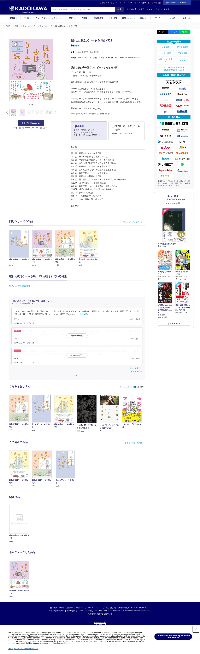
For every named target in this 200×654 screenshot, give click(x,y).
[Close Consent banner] (196, 629)
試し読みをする (33, 123)
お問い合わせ (72, 611)
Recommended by (126, 387)
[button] (55, 112)
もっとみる (172, 323)
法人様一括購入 (123, 608)
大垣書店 (165, 47)
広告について (81, 608)
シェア (174, 32)
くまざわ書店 (165, 53)
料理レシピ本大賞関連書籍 (19, 286)
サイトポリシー (105, 611)
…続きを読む (83, 314)
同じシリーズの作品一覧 (132, 222)
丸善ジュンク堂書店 (165, 60)
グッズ (172, 18)
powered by (126, 372)
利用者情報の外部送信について (100, 614)
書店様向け (110, 608)
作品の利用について (57, 611)
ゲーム (157, 18)
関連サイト (145, 3)
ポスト (163, 32)
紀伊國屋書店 (182, 47)
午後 (77, 45)
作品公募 (157, 3)
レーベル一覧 (131, 3)
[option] (20, 524)
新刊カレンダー (147, 9)
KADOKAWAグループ (139, 608)
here (40, 636)
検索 (119, 9)
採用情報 (69, 608)
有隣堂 (182, 60)
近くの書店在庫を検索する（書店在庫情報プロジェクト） (174, 69)
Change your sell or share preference (55, 643)
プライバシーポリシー (88, 611)
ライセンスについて (96, 608)
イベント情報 (163, 9)
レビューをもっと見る (131, 368)
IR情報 (61, 608)
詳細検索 (132, 9)
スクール (186, 18)
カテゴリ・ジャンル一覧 (111, 3)
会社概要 (53, 608)
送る (186, 32)
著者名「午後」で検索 (133, 443)
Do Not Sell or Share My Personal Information (131, 611)
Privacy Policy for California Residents (23, 649)
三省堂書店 (182, 53)
